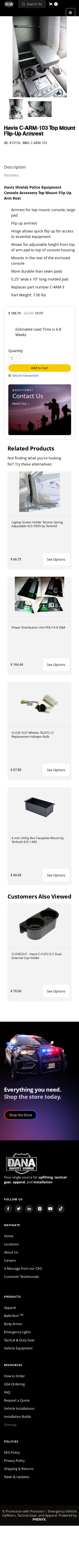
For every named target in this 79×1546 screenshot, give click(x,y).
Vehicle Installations (19, 1408)
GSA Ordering (14, 1384)
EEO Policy (12, 1452)
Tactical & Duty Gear (19, 1340)
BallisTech (13, 1316)
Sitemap (10, 1424)
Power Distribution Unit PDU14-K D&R (38, 627)
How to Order (14, 1376)
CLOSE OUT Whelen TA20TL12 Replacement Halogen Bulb (33, 735)
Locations (11, 1244)
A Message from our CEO (23, 1268)
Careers (10, 1260)
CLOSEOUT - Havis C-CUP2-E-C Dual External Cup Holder (36, 956)
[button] (53, 4)
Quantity (15, 350)
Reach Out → (21, 403)
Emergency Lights (17, 1332)
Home (8, 1236)
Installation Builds (17, 1416)
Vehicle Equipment (18, 1348)
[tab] (15, 167)
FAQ (7, 1392)
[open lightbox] (40, 56)
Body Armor (13, 1324)
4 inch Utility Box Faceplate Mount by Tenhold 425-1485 (38, 840)
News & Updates (16, 1477)
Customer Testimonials (21, 1276)
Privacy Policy (14, 1460)
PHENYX (39, 1519)
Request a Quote (17, 1400)
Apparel (10, 1307)
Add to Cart (39, 368)
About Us (11, 1252)
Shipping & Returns (19, 1468)
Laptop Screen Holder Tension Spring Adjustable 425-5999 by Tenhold (37, 524)
